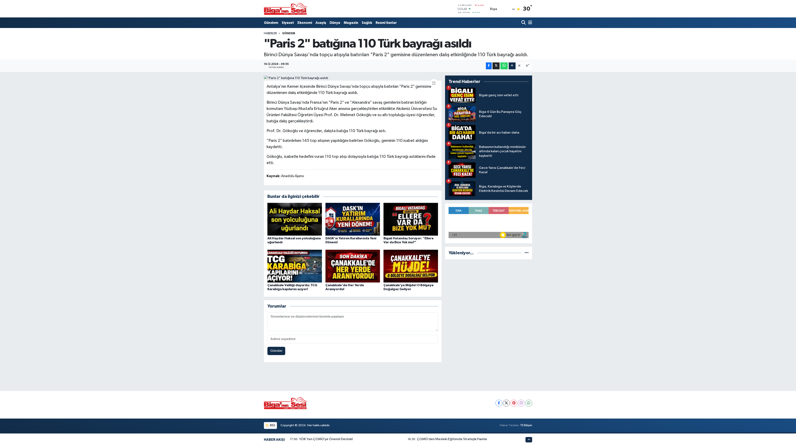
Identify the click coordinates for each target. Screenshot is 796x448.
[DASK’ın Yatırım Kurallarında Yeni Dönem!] (352, 219)
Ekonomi (304, 22)
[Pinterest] (513, 403)
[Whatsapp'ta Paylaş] (504, 65)
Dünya (335, 22)
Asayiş (320, 22)
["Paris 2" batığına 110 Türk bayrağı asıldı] (353, 78)
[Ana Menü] (529, 22)
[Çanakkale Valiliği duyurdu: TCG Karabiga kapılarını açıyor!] (294, 266)
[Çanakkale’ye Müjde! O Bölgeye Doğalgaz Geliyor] (410, 266)
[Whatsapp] (528, 403)
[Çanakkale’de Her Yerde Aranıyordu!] (352, 266)
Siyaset (288, 22)
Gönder (276, 351)
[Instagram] (521, 403)
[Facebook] (498, 403)
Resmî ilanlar (386, 22)
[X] (506, 403)
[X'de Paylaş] (496, 65)
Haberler (270, 33)
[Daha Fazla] (512, 65)
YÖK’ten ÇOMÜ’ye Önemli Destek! (326, 439)
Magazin (351, 22)
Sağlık (367, 22)
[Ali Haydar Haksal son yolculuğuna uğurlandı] (294, 219)
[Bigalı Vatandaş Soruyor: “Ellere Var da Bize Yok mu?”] (410, 219)
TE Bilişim (526, 425)
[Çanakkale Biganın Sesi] (285, 9)
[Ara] (524, 22)
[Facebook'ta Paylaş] (489, 65)
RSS (272, 425)
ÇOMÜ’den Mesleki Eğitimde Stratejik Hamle (452, 439)
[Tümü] (527, 253)
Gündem (271, 22)
